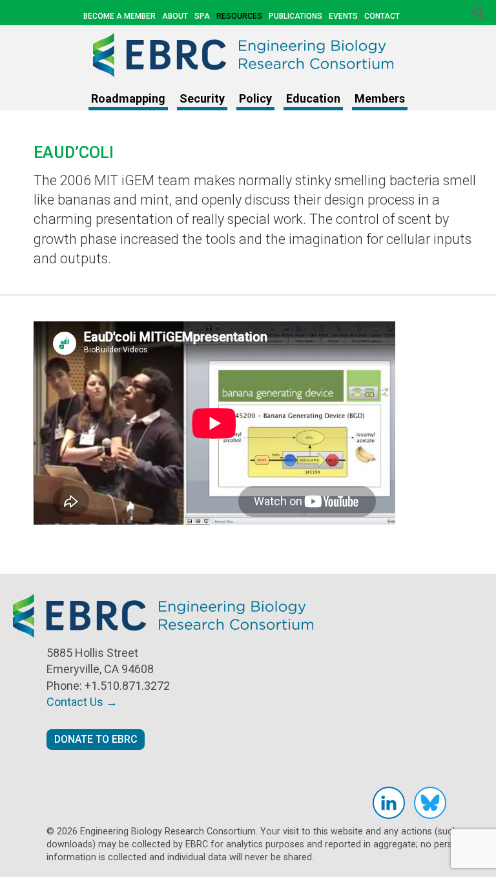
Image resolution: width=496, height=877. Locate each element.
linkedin (389, 803)
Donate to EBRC (95, 739)
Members (380, 98)
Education (313, 98)
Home (248, 54)
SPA (202, 16)
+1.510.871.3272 (127, 685)
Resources (239, 16)
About (175, 16)
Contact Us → (82, 702)
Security (202, 98)
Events (343, 16)
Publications (295, 16)
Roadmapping (128, 98)
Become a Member (119, 16)
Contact (382, 16)
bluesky (430, 803)
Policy (255, 98)
